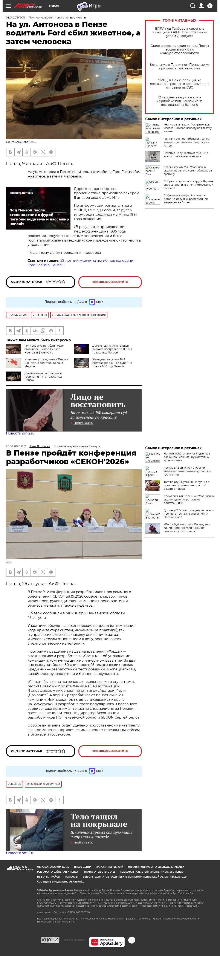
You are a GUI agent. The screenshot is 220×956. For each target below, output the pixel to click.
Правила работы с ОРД (99, 871)
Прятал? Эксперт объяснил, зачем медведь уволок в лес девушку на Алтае (186, 142)
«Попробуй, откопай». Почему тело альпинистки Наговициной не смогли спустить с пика (187, 528)
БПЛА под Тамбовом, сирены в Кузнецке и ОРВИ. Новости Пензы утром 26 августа (179, 32)
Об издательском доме (53, 867)
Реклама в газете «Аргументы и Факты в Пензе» (152, 871)
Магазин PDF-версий (109, 867)
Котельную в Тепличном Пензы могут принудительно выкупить (179, 66)
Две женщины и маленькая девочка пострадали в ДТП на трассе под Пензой (112, 349)
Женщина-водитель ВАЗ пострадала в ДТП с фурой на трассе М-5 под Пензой (112, 363)
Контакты (71, 876)
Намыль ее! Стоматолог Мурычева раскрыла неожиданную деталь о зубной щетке (187, 457)
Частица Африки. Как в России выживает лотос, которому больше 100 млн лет (187, 471)
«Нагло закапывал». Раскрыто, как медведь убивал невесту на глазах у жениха (188, 128)
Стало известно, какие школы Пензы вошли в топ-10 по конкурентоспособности (180, 49)
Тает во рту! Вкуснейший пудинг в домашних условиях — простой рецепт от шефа (186, 485)
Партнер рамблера (74, 940)
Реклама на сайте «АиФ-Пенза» (58, 871)
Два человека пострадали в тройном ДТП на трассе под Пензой (43, 377)
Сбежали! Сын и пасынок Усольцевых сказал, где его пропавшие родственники (189, 499)
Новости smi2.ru (20, 433)
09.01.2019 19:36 (15, 17)
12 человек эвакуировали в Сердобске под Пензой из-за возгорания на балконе (180, 101)
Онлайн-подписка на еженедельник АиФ (156, 867)
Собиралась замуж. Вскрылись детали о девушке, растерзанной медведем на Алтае (186, 199)
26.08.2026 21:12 (16, 446)
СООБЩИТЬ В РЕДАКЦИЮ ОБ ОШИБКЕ (60, 881)
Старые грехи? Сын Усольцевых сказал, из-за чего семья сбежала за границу (188, 170)
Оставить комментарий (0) (110, 282)
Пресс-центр (82, 867)
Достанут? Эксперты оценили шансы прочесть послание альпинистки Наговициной (189, 514)
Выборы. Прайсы (48, 876)
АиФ (33, 142)
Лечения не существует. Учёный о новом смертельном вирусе (186, 154)
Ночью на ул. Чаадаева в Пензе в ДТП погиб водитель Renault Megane (46, 363)
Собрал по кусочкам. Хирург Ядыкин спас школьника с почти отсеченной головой (189, 185)
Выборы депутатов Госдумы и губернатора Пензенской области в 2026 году (135, 876)
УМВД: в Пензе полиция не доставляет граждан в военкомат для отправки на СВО (179, 83)
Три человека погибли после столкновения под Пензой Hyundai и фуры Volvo (44, 349)
